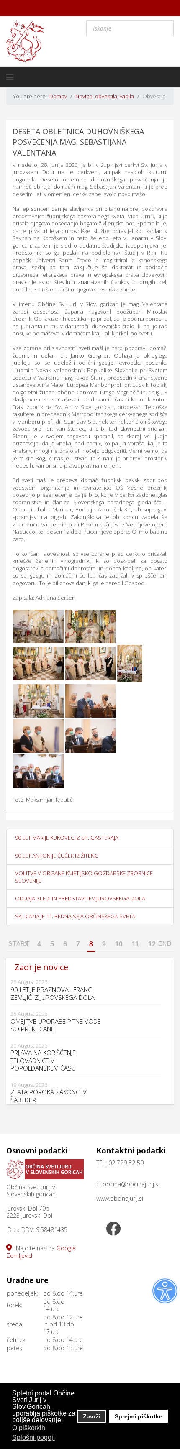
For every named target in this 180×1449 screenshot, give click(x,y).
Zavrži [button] (91, 1416)
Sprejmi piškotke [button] (138, 1416)
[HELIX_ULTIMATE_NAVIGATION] (10, 77)
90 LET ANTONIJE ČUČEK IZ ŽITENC (56, 855)
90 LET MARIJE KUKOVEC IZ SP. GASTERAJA (66, 837)
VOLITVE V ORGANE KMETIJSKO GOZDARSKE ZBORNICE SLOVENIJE (84, 876)
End (165, 943)
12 (152, 944)
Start (19, 943)
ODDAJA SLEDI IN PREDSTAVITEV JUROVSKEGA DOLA (80, 898)
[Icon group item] (113, 1229)
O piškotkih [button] (28, 1427)
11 (135, 944)
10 (119, 944)
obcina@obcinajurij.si (131, 1184)
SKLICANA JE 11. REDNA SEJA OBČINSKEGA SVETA (75, 916)
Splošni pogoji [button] (33, 1437)
